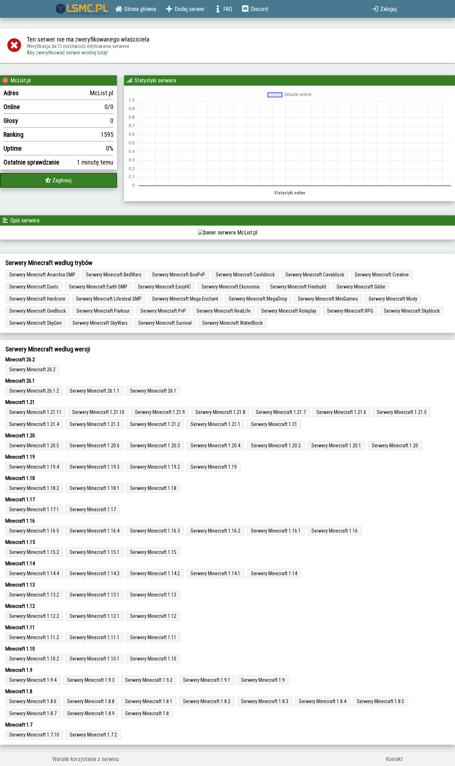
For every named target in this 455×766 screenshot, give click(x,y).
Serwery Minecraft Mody (393, 299)
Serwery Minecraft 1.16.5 (34, 531)
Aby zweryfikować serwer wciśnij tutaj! (67, 52)
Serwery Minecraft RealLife (224, 311)
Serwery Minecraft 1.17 (93, 509)
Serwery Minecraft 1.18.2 (34, 488)
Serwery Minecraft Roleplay (288, 311)
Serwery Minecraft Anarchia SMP (42, 274)
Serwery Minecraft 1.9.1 (206, 680)
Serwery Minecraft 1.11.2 (34, 637)
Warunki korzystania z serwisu (85, 759)
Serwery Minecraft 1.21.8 (220, 412)
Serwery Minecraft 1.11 (153, 637)
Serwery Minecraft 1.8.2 (206, 701)
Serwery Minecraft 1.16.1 (276, 531)
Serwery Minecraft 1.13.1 (94, 595)
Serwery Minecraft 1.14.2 (155, 573)
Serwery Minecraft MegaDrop (258, 299)
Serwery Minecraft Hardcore (37, 299)
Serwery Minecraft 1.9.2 (148, 680)
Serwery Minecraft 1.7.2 (93, 735)
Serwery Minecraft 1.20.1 (336, 445)
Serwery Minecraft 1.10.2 (34, 659)
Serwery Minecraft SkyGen (35, 323)
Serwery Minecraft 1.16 (334, 531)
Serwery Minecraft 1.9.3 (90, 680)
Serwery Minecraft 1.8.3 (264, 701)
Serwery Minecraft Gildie (361, 287)
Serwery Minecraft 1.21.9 (160, 412)
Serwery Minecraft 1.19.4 (34, 467)
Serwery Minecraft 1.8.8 (90, 701)
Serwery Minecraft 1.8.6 (33, 701)
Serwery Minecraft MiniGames (328, 299)
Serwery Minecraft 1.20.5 (34, 445)
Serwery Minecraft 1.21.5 (402, 412)
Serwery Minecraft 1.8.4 (322, 701)
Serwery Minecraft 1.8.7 (33, 713)
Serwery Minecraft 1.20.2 (276, 445)
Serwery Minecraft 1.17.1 (34, 509)
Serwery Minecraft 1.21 (274, 424)
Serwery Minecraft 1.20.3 (155, 445)
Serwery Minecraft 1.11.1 (94, 637)
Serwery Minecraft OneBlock (37, 311)
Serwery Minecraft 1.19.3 (94, 467)
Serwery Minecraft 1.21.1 (215, 424)
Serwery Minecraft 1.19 (214, 467)
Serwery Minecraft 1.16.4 (94, 531)
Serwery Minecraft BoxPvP (178, 274)
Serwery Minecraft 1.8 (147, 713)
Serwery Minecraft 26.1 (153, 391)
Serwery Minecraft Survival (165, 323)
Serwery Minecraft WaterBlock (232, 323)
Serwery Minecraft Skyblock (412, 311)
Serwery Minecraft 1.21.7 (281, 412)
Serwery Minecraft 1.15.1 (94, 552)
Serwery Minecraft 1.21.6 (341, 412)
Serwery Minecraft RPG (350, 311)
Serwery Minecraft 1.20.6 (94, 445)
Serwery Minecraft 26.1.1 (94, 391)
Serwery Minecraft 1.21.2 (155, 424)
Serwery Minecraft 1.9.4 (33, 680)
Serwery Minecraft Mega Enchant (185, 299)
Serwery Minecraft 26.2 (32, 369)
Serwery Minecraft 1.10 (153, 659)
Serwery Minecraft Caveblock (314, 274)
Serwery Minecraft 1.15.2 (34, 552)
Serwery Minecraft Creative (382, 274)
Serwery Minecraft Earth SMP (98, 287)
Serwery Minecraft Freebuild (298, 287)
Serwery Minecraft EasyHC (164, 287)
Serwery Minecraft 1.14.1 (215, 573)
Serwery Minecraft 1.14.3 (94, 573)
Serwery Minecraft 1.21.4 (34, 424)
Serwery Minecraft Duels (33, 287)
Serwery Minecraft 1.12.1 (94, 616)
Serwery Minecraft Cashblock (245, 274)
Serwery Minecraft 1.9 (263, 680)
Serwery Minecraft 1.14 (274, 573)
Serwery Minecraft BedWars (113, 274)
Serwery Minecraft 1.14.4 (34, 573)
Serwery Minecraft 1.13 (153, 595)
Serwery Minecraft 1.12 (153, 616)
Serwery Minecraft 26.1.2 (34, 391)
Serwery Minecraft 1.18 (153, 488)
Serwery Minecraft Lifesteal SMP (108, 299)
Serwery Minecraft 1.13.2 (34, 595)
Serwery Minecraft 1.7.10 (34, 735)
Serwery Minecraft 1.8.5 (380, 701)
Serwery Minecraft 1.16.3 (155, 531)
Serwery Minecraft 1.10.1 (94, 659)
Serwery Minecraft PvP (163, 311)
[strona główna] (82, 9)
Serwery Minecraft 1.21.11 (35, 412)
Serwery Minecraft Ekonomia (230, 287)
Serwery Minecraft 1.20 (395, 445)
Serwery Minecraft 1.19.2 (155, 467)
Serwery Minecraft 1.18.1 (94, 488)
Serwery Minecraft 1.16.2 (215, 531)
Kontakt (394, 759)
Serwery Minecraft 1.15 (153, 552)
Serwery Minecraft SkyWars (100, 323)
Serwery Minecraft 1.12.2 (34, 616)
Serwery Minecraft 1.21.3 (94, 424)
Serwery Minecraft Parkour (103, 311)
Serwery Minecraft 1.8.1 (148, 701)
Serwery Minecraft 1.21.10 (98, 412)
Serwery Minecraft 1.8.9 (90, 713)
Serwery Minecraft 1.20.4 (215, 445)
